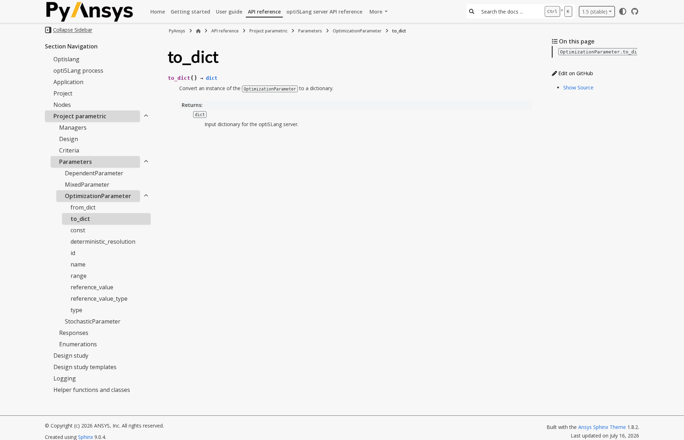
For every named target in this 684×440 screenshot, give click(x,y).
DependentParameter (94, 173)
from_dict (83, 207)
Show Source (578, 87)
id (73, 253)
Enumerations (78, 344)
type (76, 310)
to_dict (80, 219)
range (79, 276)
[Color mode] (622, 11)
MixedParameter (87, 184)
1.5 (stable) (594, 11)
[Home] (198, 31)
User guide (229, 11)
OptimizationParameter (98, 196)
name (78, 264)
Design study (70, 355)
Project (62, 93)
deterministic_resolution (103, 241)
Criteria (69, 150)
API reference (264, 11)
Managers (73, 127)
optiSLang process (78, 70)
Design (68, 139)
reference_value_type (99, 298)
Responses (73, 333)
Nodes (62, 105)
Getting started (190, 11)
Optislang (66, 59)
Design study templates (84, 367)
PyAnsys (177, 31)
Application (68, 82)
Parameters (75, 162)
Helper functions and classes (91, 390)
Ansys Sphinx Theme (602, 427)
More (376, 11)
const (78, 230)
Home (157, 11)
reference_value (92, 287)
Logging (64, 378)
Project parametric (79, 116)
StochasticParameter (92, 321)
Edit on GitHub (575, 73)
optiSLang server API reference (324, 11)
